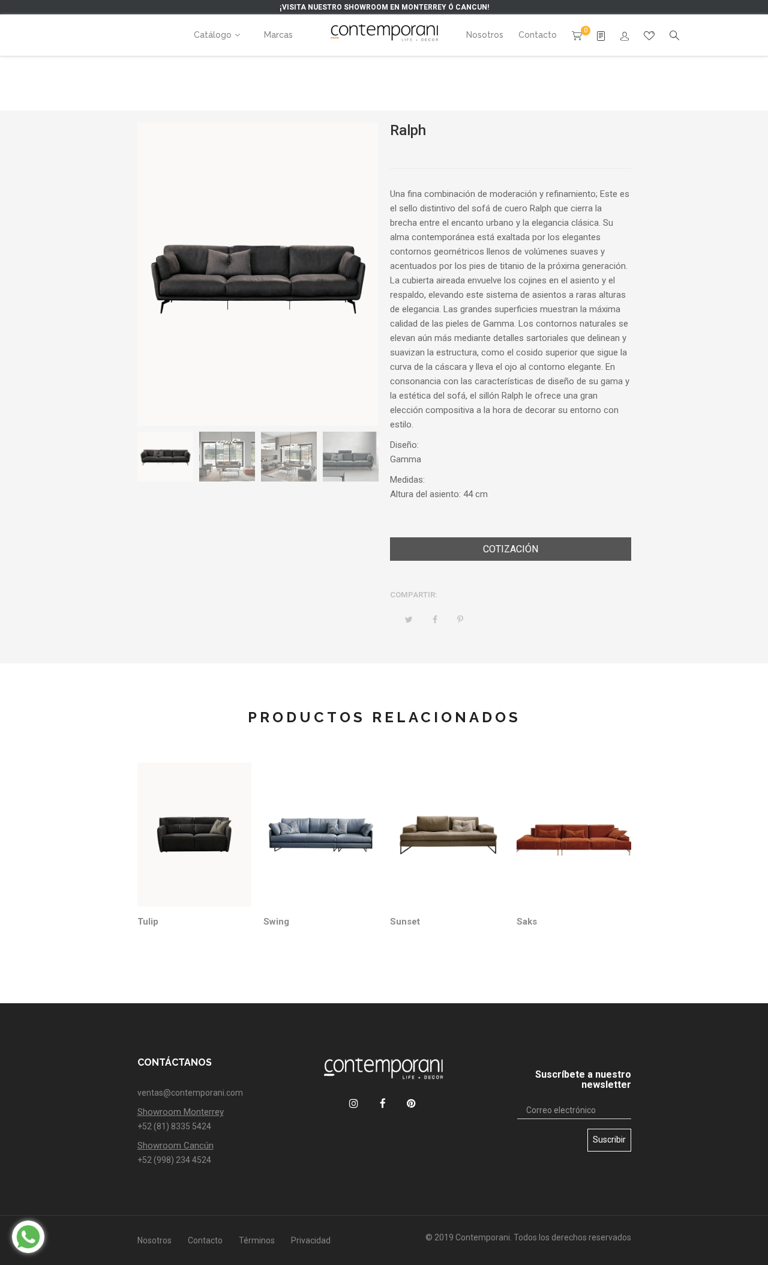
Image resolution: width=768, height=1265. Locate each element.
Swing (276, 921)
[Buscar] (624, 36)
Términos (257, 1240)
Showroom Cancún (175, 1145)
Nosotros (154, 1240)
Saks (527, 921)
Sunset (405, 921)
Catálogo (213, 35)
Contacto (205, 1240)
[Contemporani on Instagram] (353, 1103)
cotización (510, 549)
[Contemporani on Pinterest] (411, 1103)
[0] (577, 35)
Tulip (147, 921)
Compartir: (413, 594)
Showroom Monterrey (180, 1111)
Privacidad (311, 1240)
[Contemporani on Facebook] (382, 1103)
